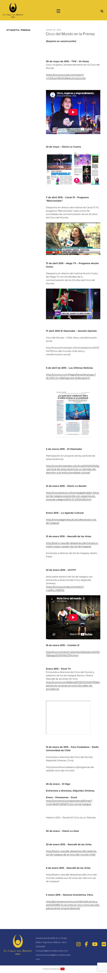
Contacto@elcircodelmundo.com (52, 950)
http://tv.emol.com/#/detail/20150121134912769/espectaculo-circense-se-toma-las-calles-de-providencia (73, 685)
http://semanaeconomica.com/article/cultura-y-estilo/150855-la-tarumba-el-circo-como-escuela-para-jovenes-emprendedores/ (73, 905)
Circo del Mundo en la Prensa (70, 34)
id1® (62, 969)
